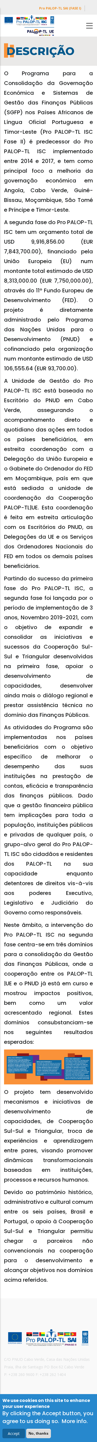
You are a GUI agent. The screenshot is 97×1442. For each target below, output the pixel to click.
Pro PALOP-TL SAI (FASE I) (60, 8)
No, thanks (38, 1433)
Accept (14, 1433)
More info (74, 1421)
